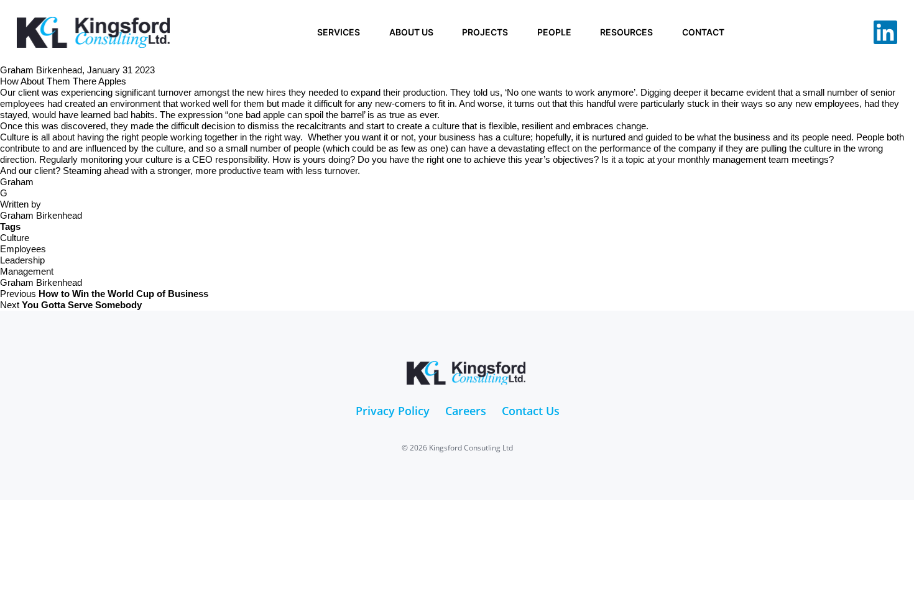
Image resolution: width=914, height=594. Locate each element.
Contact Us (531, 410)
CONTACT (703, 32)
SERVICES (338, 32)
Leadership (22, 260)
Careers (465, 410)
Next (71, 304)
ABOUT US (411, 32)
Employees (23, 249)
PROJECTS (485, 32)
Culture (14, 237)
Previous (104, 293)
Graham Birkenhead (41, 282)
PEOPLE (554, 32)
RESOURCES (626, 32)
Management (26, 271)
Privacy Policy (393, 410)
